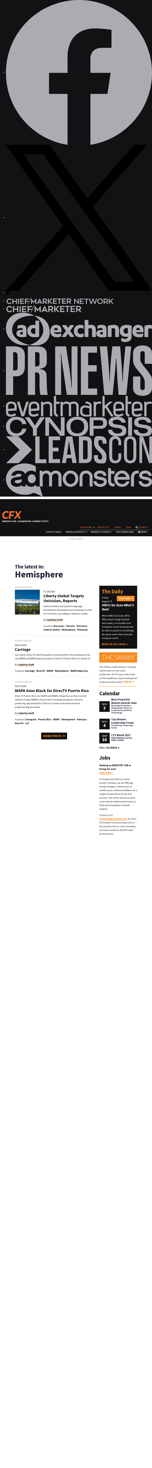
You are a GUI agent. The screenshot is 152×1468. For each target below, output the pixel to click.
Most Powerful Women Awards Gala (124, 701)
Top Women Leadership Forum (122, 720)
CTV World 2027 (121, 735)
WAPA (50, 670)
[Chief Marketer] (43, 308)
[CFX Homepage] (13, 515)
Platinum (82, 629)
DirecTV (40, 670)
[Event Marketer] (79, 406)
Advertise (103, 527)
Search (143, 527)
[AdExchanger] (79, 328)
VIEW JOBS (105, 772)
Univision (81, 626)
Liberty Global (51, 629)
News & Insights (76, 531)
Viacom (70, 626)
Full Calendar (108, 747)
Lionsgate (30, 719)
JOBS (128, 527)
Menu (144, 531)
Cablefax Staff (55, 619)
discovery (59, 626)
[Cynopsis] (79, 426)
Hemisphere (68, 629)
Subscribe (86, 527)
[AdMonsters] (79, 479)
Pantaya (81, 719)
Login (117, 527)
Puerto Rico (45, 719)
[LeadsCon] (79, 449)
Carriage (22, 649)
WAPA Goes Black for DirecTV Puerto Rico (52, 690)
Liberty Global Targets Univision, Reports (63, 598)
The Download (124, 531)
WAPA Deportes (79, 670)
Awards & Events (101, 531)
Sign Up (127, 681)
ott (27, 723)
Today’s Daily (53, 531)
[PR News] (79, 370)
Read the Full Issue (113, 644)
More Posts (52, 736)
